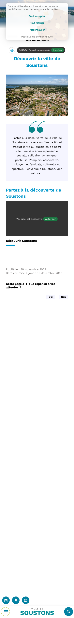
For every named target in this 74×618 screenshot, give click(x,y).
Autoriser (57, 50)
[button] (12, 50)
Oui (50, 296)
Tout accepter (37, 16)
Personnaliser (37, 29)
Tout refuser (37, 23)
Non (63, 296)
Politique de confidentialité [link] (37, 36)
